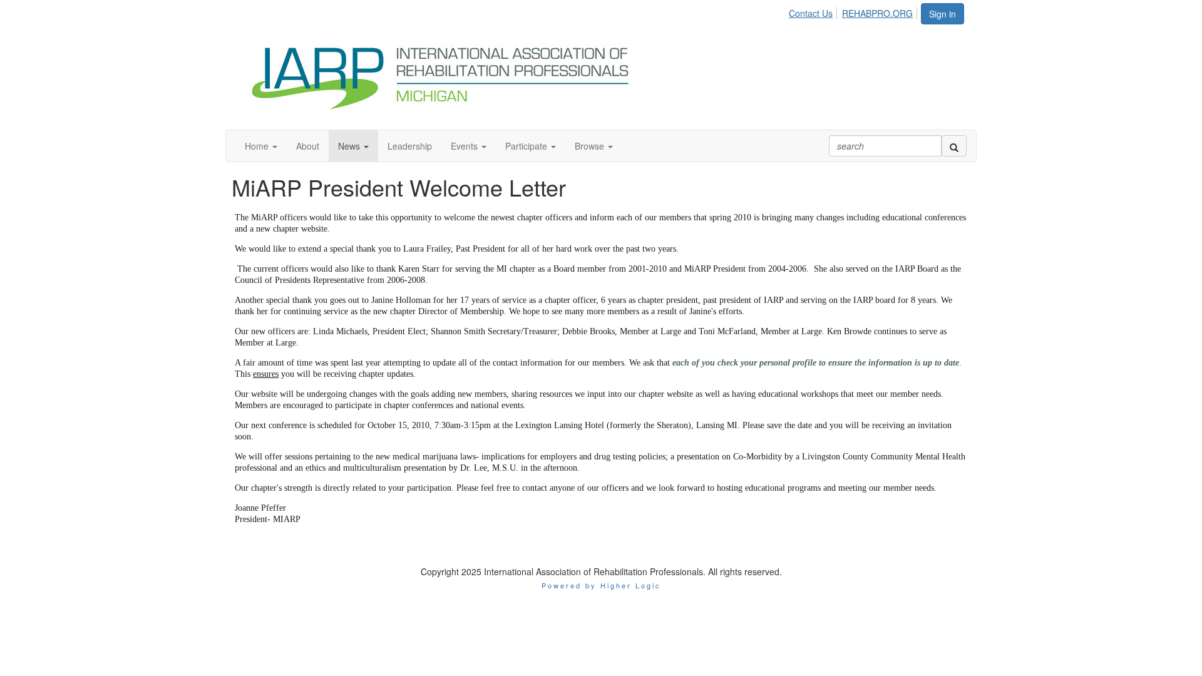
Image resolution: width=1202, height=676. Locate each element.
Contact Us (811, 13)
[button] (261, 145)
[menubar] (854, 11)
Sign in (942, 14)
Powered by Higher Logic (601, 585)
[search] (954, 145)
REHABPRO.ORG (877, 13)
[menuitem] (814, 11)
